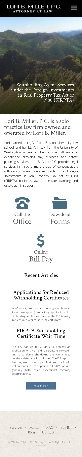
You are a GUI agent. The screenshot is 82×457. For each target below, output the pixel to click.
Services (16, 427)
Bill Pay (41, 256)
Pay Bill (66, 427)
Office (22, 219)
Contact (48, 432)
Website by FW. (39, 445)
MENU (74, 8)
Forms (59, 219)
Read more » (40, 385)
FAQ (50, 427)
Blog (31, 432)
